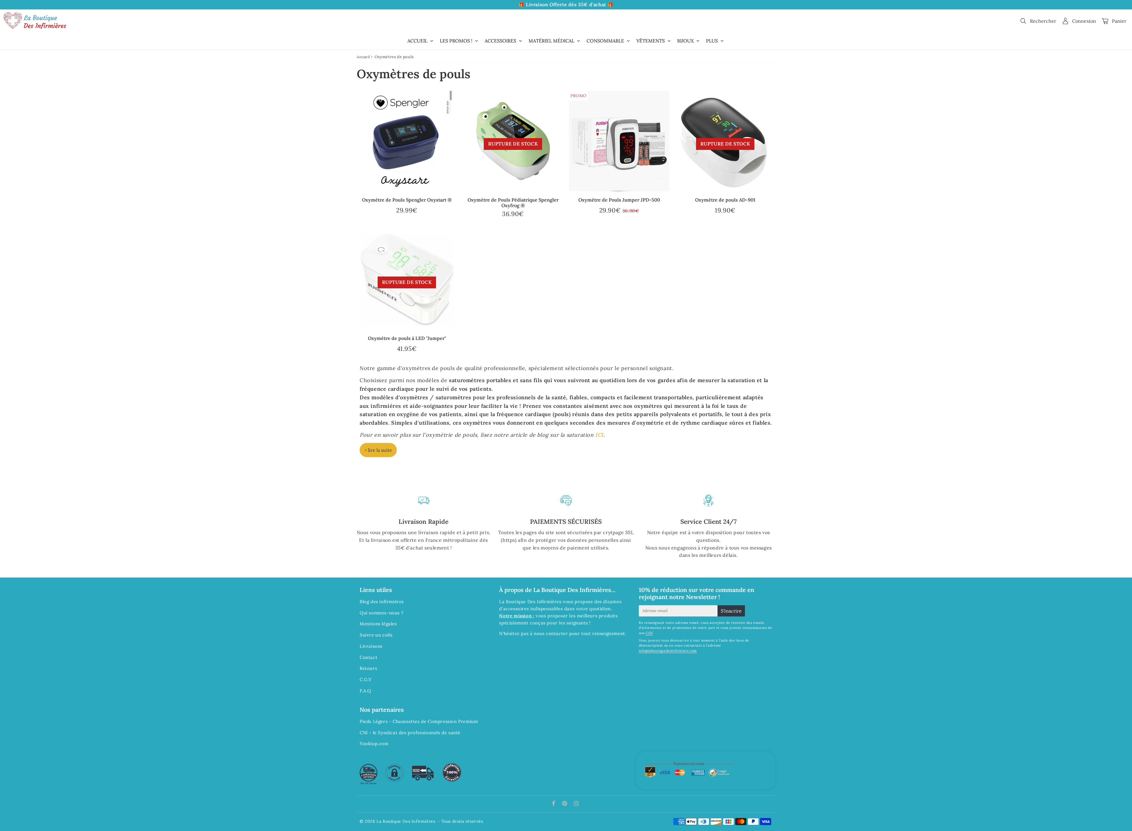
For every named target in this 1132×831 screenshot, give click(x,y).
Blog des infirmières (382, 601)
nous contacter (551, 633)
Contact (368, 657)
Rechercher (1043, 21)
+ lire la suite (378, 450)
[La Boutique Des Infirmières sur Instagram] (576, 804)
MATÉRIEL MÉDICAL (551, 41)
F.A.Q (365, 690)
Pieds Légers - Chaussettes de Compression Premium (419, 721)
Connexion (1084, 21)
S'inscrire (731, 611)
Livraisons (371, 646)
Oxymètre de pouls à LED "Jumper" (407, 338)
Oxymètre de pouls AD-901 (725, 200)
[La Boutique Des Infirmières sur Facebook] (554, 804)
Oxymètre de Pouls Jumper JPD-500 (619, 200)
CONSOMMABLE (605, 41)
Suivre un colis (376, 635)
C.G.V (366, 679)
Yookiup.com (374, 743)
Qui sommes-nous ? (381, 613)
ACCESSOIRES (500, 41)
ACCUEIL (417, 41)
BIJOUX (685, 41)
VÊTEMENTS (650, 41)
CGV (649, 633)
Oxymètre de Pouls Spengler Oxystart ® (407, 200)
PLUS (712, 41)
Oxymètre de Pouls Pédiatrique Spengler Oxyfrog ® (513, 202)
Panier (1119, 21)
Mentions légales (378, 623)
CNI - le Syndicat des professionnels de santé (410, 732)
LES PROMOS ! (456, 41)
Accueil (363, 57)
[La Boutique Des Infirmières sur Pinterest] (565, 804)
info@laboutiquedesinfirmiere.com (668, 651)
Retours (368, 668)
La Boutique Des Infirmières (405, 821)
